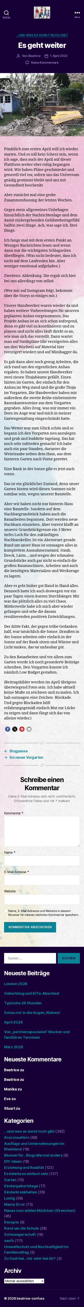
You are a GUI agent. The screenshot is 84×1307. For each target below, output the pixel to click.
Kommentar (13, 813)
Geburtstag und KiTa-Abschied (31, 993)
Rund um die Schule (21, 1228)
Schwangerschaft (20, 1234)
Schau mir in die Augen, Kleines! (32, 1012)
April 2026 (13, 1022)
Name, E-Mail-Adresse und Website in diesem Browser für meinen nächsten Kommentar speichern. (43, 913)
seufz (9, 1240)
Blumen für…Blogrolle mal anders (33, 1155)
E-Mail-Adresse (16, 872)
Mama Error (14, 1204)
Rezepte (11, 1222)
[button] (7, 729)
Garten (10, 1180)
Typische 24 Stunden (23, 1003)
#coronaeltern (17, 1137)
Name (9, 852)
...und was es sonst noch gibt (42, 35)
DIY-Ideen (13, 1161)
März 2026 (13, 1047)
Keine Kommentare (45, 62)
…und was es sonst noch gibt (29, 1131)
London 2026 (15, 984)
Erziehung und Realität (24, 1167)
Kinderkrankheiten (20, 1192)
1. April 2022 (58, 56)
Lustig (9, 1198)
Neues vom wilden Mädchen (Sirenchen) (39, 1210)
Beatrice (34, 56)
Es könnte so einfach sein (26, 1174)
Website (10, 891)
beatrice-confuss (30, 1298)
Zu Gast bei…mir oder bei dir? (30, 1258)
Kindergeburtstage (21, 1186)
